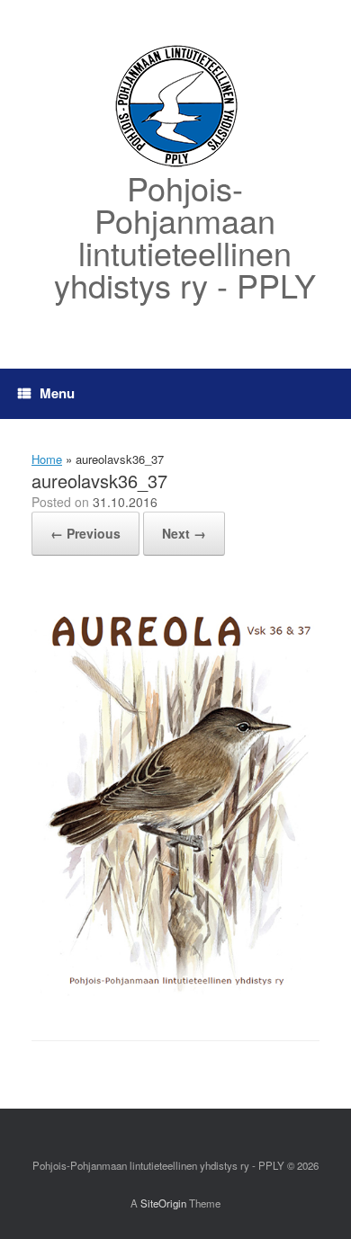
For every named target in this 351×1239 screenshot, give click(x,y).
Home (47, 459)
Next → (184, 533)
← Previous (85, 533)
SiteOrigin (163, 1203)
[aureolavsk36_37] (176, 994)
